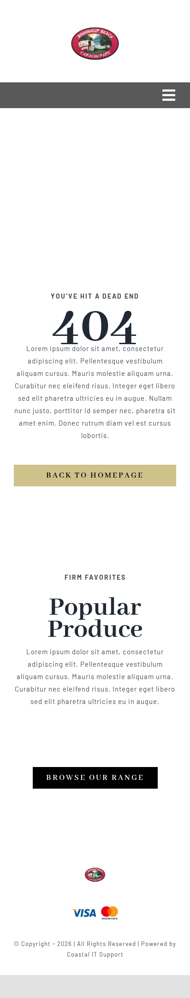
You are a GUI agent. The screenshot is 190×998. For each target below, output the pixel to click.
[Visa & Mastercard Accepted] (95, 905)
